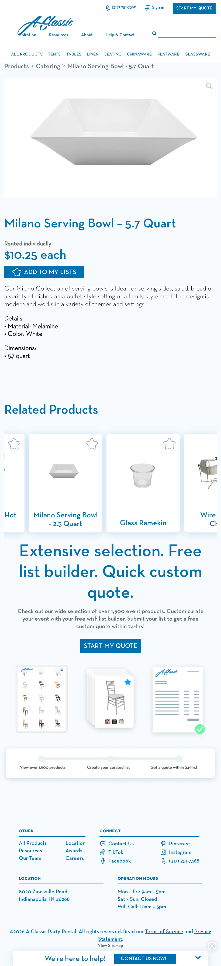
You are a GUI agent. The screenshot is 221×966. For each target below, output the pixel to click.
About (87, 35)
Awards (73, 850)
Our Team (30, 858)
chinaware (139, 54)
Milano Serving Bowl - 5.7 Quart (110, 66)
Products (16, 66)
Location (75, 843)
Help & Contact (120, 35)
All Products (33, 843)
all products (27, 54)
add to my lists (50, 272)
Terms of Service (164, 931)
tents (54, 54)
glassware (197, 54)
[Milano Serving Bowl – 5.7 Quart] (110, 138)
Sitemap (115, 946)
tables (73, 54)
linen (93, 54)
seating (113, 54)
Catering (48, 66)
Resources (30, 850)
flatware (168, 54)
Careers (74, 858)
